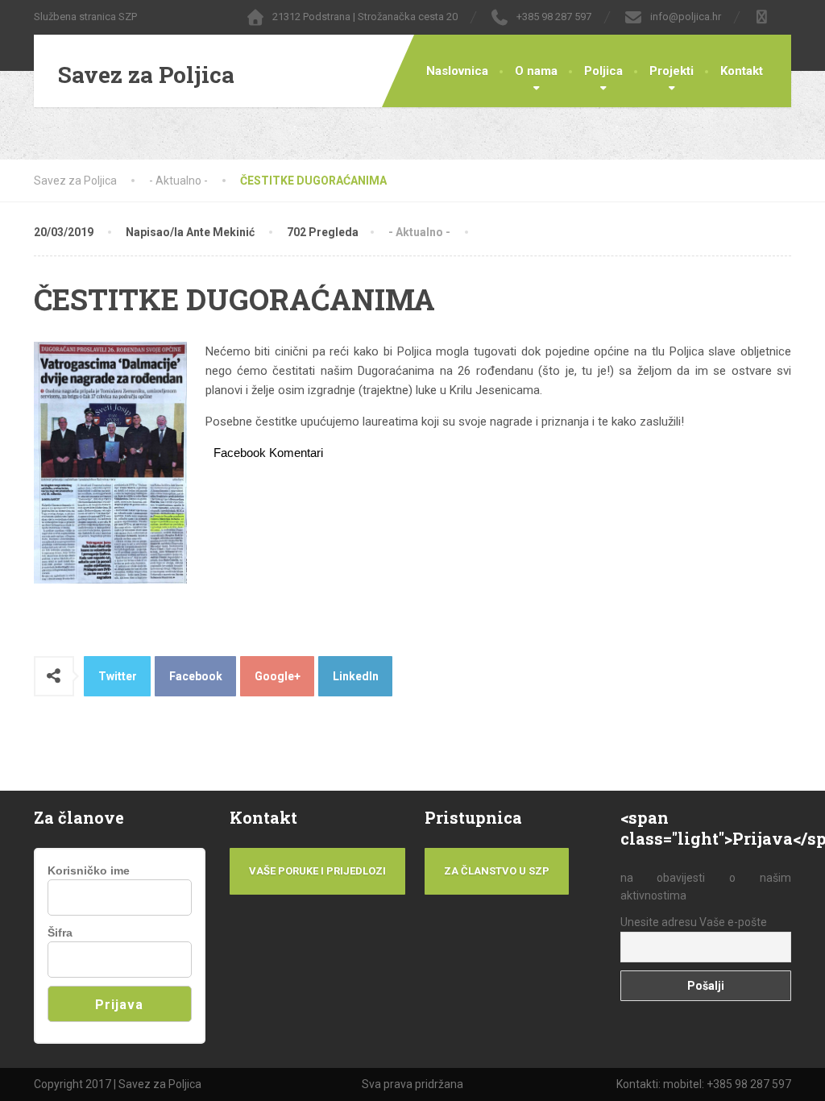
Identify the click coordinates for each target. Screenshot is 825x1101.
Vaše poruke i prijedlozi (317, 871)
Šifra (60, 932)
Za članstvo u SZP (496, 871)
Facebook (195, 676)
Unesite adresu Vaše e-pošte (693, 922)
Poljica (603, 71)
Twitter (117, 676)
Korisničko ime (89, 870)
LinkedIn (356, 676)
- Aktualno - (419, 232)
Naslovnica (457, 71)
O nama (536, 71)
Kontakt (741, 71)
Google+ (278, 676)
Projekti (671, 71)
